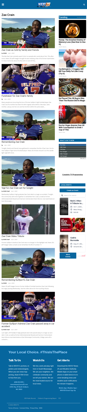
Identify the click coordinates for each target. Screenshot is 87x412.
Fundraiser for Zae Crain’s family (17, 96)
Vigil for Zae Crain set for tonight (17, 188)
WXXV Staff (6, 191)
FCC (60, 398)
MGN (40, 408)
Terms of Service (13, 408)
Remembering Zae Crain (13, 142)
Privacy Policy (34, 408)
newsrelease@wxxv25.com (19, 384)
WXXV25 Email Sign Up (68, 390)
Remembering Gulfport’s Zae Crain (18, 280)
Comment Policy (24, 408)
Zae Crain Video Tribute (13, 236)
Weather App (72, 388)
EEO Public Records (30, 398)
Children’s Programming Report (47, 398)
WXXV (5, 53)
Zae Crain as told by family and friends (20, 50)
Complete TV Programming (72, 174)
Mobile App (62, 388)
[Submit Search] (84, 4)
